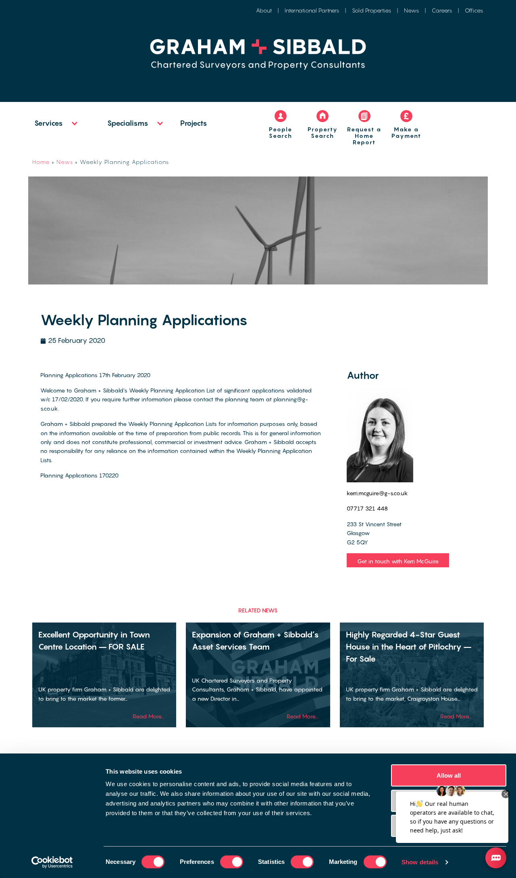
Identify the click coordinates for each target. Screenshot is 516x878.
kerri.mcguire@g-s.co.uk (377, 493)
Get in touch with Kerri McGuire (398, 561)
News (411, 10)
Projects (193, 123)
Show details (420, 862)
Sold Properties (371, 10)
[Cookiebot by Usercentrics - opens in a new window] (52, 862)
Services (48, 123)
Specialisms (127, 123)
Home (41, 161)
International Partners (312, 10)
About (264, 10)
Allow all (449, 775)
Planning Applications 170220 (79, 475)
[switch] (231, 861)
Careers (442, 10)
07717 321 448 (367, 508)
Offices (474, 10)
